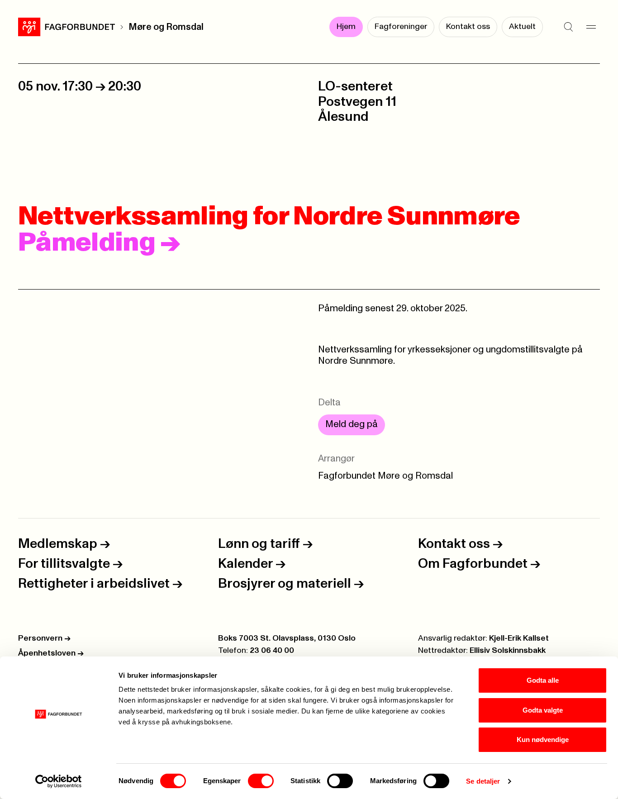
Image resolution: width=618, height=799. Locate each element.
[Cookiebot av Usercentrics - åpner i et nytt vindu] (58, 781)
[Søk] (568, 27)
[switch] (261, 781)
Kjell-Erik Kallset (519, 638)
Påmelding (99, 243)
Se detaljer (483, 781)
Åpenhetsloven (51, 653)
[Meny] (591, 27)
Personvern (44, 638)
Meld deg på (351, 424)
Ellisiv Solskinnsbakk (508, 651)
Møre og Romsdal (166, 27)
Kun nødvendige (543, 739)
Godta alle (543, 680)
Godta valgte (543, 710)
